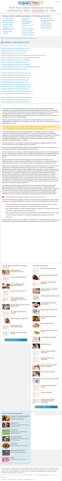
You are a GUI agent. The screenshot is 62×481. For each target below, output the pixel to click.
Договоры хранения (46, 23)
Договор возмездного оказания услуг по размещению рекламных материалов (23, 55)
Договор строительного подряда (50, 378)
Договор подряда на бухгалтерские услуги (17, 326)
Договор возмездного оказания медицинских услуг (15, 84)
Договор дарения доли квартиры (50, 296)
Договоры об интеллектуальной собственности (27, 22)
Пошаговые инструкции (37, 7)
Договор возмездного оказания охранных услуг (14, 82)
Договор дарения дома (47, 323)
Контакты (4, 479)
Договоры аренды (8, 20)
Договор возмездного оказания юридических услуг (15, 48)
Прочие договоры (46, 25)
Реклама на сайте (12, 479)
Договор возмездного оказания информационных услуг (17, 97)
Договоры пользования (28, 32)
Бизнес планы (49, 7)
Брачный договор (46, 344)
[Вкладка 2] (37, 413)
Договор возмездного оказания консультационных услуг (17, 91)
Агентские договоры (8, 18)
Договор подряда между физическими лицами (17, 284)
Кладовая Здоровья (16, 437)
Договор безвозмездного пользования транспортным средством (18, 299)
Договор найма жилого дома (19, 277)
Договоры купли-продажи (7, 32)
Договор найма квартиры (48, 371)
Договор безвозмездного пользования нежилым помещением (48, 401)
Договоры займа (7, 24)
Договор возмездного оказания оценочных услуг (15, 79)
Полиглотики (14, 430)
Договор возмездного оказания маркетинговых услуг (16, 86)
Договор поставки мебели (18, 291)
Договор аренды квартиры (48, 268)
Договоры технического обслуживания (47, 21)
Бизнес (2, 38)
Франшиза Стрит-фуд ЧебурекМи (20, 416)
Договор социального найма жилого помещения (49, 365)
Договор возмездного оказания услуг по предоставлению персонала (20, 57)
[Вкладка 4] (41, 413)
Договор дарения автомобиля (49, 275)
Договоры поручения (28, 34)
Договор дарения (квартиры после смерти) (49, 303)
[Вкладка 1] (33, 413)
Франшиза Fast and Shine (18, 450)
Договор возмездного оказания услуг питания (14, 69)
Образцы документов (38, 10)
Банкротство (27, 10)
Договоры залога (8, 26)
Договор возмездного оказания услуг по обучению (15, 64)
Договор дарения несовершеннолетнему (17, 271)
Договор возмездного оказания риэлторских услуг (15, 77)
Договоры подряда (27, 30)
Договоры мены (26, 18)
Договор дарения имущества (49, 309)
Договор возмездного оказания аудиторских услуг (15, 62)
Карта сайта (4, 477)
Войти (56, 1)
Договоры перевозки (28, 28)
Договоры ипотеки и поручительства (8, 29)
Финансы (18, 7)
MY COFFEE (14, 443)
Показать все (16, 340)
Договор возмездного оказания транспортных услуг (15, 75)
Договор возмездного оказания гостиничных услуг (15, 99)
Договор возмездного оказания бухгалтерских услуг (16, 102)
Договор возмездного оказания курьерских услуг (15, 89)
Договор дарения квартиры (48, 337)
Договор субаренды (46, 392)
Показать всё (46, 407)
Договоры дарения (8, 22)
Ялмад (12, 457)
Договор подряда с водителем (19, 318)
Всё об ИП (12, 7)
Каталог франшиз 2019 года (15, 10)
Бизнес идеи (26, 7)
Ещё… (47, 10)
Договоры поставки (46, 18)
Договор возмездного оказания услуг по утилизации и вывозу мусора (20, 66)
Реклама (53, 10)
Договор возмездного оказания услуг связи (13, 53)
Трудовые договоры (46, 27)
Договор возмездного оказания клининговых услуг (15, 93)
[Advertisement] (31, 242)
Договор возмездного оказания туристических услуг (16, 73)
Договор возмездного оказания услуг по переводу (15, 60)
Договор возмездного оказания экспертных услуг (15, 50)
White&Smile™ (15, 423)
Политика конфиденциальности (26, 479)
